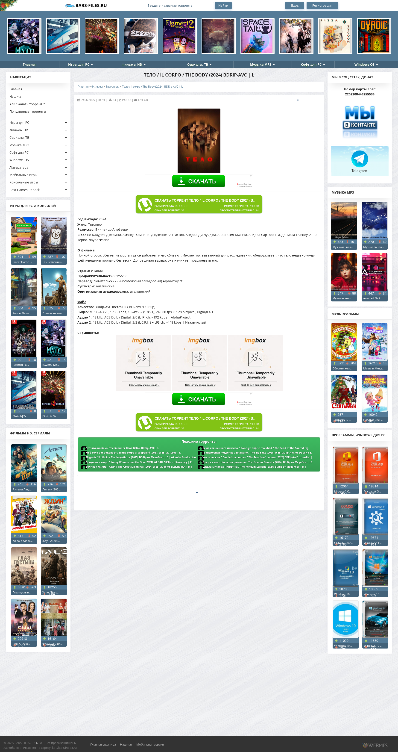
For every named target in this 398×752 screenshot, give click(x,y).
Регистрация (322, 5)
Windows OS (364, 64)
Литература (18, 167)
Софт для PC (311, 64)
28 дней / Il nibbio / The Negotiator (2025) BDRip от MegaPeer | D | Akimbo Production (141, 457)
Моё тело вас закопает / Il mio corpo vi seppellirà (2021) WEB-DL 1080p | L (133, 452)
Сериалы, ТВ (197, 64)
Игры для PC (78, 64)
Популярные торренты (27, 111)
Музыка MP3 (260, 64)
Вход (294, 5)
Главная (29, 64)
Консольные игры (23, 182)
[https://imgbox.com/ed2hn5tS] (143, 389)
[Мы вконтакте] (360, 120)
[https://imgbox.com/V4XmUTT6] (255, 389)
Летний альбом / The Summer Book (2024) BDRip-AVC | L (122, 448)
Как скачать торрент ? (27, 104)
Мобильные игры (23, 175)
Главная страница (103, 744)
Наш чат (16, 96)
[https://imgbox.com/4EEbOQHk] (199, 389)
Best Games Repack (24, 190)
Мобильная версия (150, 744)
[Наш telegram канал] (360, 160)
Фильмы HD (132, 64)
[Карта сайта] (41, 743)
